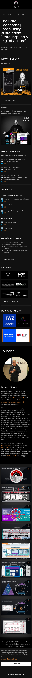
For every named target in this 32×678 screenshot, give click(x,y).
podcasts (4, 447)
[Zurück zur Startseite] (16, 4)
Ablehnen (16, 669)
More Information (9, 101)
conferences (5, 445)
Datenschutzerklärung (9, 659)
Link (4, 164)
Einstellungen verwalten (16, 674)
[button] (30, 4)
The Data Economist (17, 398)
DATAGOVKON (11, 456)
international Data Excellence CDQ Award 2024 (14, 401)
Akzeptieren (16, 664)
